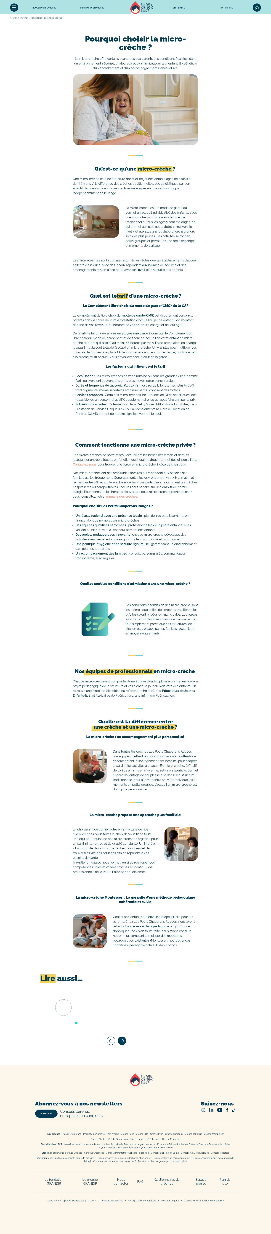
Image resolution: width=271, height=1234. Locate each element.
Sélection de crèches (257, 7)
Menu (14, 7)
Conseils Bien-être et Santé (165, 1153)
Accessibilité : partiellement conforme (204, 1200)
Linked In (211, 1110)
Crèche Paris (127, 1134)
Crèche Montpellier (214, 1134)
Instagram (203, 1110)
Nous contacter (121, 1181)
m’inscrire (46, 1113)
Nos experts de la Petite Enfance (65, 1153)
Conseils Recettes (220, 1153)
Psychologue (145, 1147)
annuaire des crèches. (122, 496)
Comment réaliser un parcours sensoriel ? (114, 1161)
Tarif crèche (113, 1134)
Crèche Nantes (98, 1139)
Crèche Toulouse (193, 1134)
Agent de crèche (146, 1144)
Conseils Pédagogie (138, 1153)
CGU (93, 1200)
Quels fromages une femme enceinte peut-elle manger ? (66, 1158)
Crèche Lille (142, 1134)
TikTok (233, 1110)
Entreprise (179, 8)
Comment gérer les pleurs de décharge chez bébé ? (125, 1158)
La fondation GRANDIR (54, 1181)
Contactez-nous (84, 464)
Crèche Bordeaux (174, 1134)
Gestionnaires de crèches (167, 1181)
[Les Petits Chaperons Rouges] (135, 1083)
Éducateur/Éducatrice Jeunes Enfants (177, 1144)
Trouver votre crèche (43, 8)
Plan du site (225, 1181)
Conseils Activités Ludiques (195, 1153)
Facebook (227, 1110)
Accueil (141, 7)
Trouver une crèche (71, 1134)
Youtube (220, 1110)
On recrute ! (227, 8)
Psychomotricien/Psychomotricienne (117, 1147)
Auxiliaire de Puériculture (123, 1144)
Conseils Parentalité (116, 1153)
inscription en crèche (92, 8)
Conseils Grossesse (94, 1153)
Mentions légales (170, 1200)
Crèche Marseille (171, 1139)
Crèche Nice (153, 1139)
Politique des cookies (112, 1200)
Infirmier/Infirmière (163, 1147)
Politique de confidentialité (142, 1200)
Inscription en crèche (94, 1134)
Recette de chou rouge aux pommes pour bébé (162, 1161)
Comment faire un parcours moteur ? (172, 1158)
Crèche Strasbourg (118, 1139)
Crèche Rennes (137, 1139)
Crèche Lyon (156, 1134)
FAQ (140, 1182)
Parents (24, 18)
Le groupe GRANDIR (90, 1181)
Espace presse (201, 1181)
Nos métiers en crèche (97, 1144)
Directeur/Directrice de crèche (214, 1144)
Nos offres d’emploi (73, 1144)
